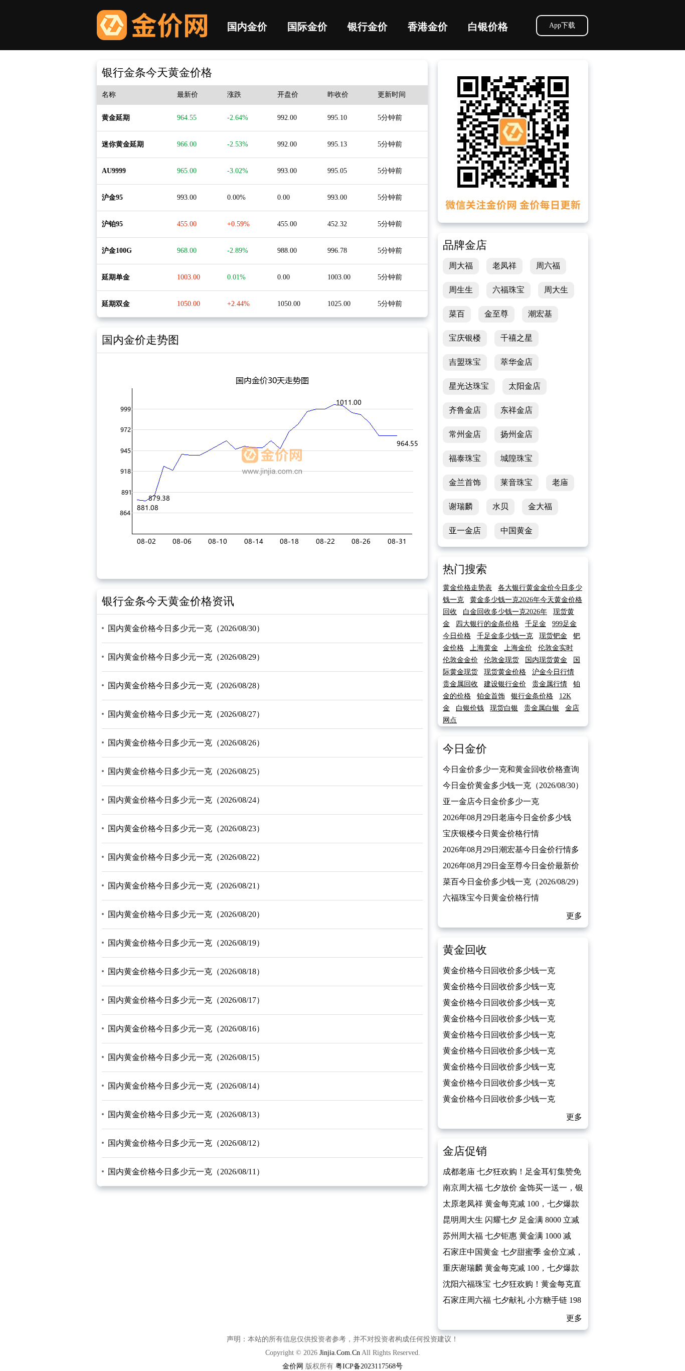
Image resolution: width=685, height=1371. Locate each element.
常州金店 (465, 434)
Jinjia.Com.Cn (339, 1352)
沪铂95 (112, 224)
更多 (574, 915)
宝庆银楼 (465, 338)
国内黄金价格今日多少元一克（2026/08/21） (186, 885)
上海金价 (518, 648)
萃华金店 (516, 362)
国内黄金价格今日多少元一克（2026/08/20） (186, 914)
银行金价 (368, 26)
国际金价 (307, 26)
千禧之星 (516, 338)
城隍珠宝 (516, 458)
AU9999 (114, 171)
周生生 (461, 289)
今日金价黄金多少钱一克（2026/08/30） (513, 785)
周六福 (548, 265)
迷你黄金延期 (123, 144)
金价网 (152, 25)
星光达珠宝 (469, 386)
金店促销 (465, 1151)
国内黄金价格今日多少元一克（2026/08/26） (186, 742)
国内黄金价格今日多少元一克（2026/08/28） (186, 685)
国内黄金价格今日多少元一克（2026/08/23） (186, 828)
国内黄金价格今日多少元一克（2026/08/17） (186, 1000)
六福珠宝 (508, 289)
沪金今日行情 (553, 672)
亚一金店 (465, 530)
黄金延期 (116, 117)
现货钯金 (553, 636)
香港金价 (428, 26)
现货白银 (504, 708)
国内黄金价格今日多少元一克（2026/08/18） (186, 971)
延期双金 (116, 304)
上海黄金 (484, 648)
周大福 (461, 265)
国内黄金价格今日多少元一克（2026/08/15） (186, 1057)
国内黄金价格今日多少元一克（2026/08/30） (186, 628)
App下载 (562, 25)
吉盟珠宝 (465, 362)
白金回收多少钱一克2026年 (505, 612)
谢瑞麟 (461, 506)
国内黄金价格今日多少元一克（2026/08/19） (186, 943)
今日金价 (465, 748)
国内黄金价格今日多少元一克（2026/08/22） (186, 857)
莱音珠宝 (516, 482)
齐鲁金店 (465, 410)
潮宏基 (540, 314)
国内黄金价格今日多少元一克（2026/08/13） (186, 1114)
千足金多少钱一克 (505, 636)
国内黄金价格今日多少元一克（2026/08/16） (186, 1028)
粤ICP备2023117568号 (369, 1366)
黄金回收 (465, 950)
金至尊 (496, 314)
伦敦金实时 (555, 648)
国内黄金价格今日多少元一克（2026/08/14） (186, 1086)
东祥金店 (516, 410)
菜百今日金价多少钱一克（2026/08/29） (513, 881)
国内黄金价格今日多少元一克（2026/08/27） (186, 714)
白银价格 (488, 26)
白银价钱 (470, 708)
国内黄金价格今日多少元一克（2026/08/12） (186, 1143)
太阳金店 (524, 386)
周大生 (556, 289)
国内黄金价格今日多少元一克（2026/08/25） (186, 771)
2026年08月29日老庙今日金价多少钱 (507, 817)
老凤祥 (504, 265)
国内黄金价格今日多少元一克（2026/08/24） (186, 800)
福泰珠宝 (465, 458)
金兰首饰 (465, 482)
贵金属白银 (541, 708)
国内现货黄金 (546, 660)
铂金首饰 (491, 696)
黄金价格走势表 (467, 587)
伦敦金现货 (501, 660)
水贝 (500, 506)
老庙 (560, 482)
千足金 (535, 624)
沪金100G (117, 250)
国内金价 (247, 26)
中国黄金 (516, 530)
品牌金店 (465, 245)
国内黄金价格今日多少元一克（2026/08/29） (186, 657)
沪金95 (112, 197)
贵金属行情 (549, 684)
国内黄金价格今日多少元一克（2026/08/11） (186, 1171)
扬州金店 (516, 434)
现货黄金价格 (505, 672)
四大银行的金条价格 (487, 624)
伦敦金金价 (460, 660)
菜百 (457, 314)
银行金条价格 (532, 696)
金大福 (540, 506)
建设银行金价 (505, 684)
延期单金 (116, 277)
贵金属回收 (460, 684)
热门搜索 (465, 569)
